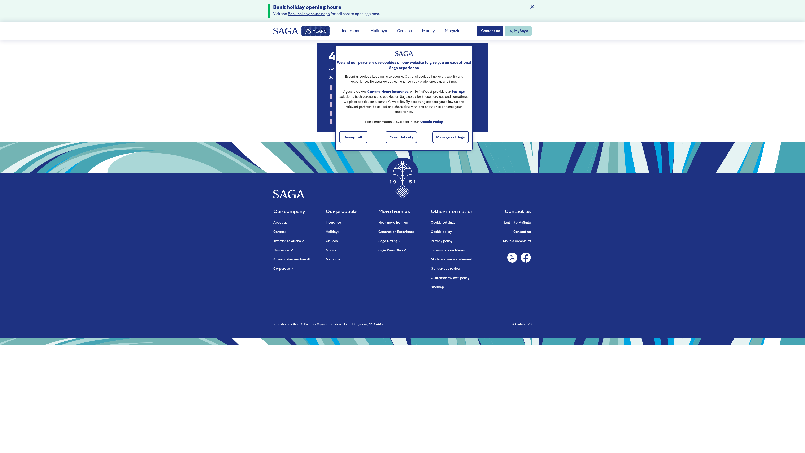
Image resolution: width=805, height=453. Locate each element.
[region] (404, 98)
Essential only (401, 137)
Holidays (379, 31)
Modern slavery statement (451, 259)
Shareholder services (291, 259)
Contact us (522, 232)
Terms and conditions (448, 250)
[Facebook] (526, 258)
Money (428, 31)
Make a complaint (517, 241)
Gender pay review (445, 269)
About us (280, 222)
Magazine (454, 31)
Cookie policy (441, 232)
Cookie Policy (431, 122)
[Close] (532, 6)
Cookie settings (443, 222)
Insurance (351, 31)
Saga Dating (389, 241)
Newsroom (283, 250)
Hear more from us (393, 222)
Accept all (353, 137)
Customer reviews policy (450, 278)
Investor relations (288, 241)
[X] (512, 258)
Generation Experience (396, 232)
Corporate (283, 269)
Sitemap (437, 287)
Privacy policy (441, 241)
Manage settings (450, 137)
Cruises (404, 31)
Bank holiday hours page (309, 14)
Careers (279, 232)
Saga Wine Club (392, 250)
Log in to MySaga (517, 222)
